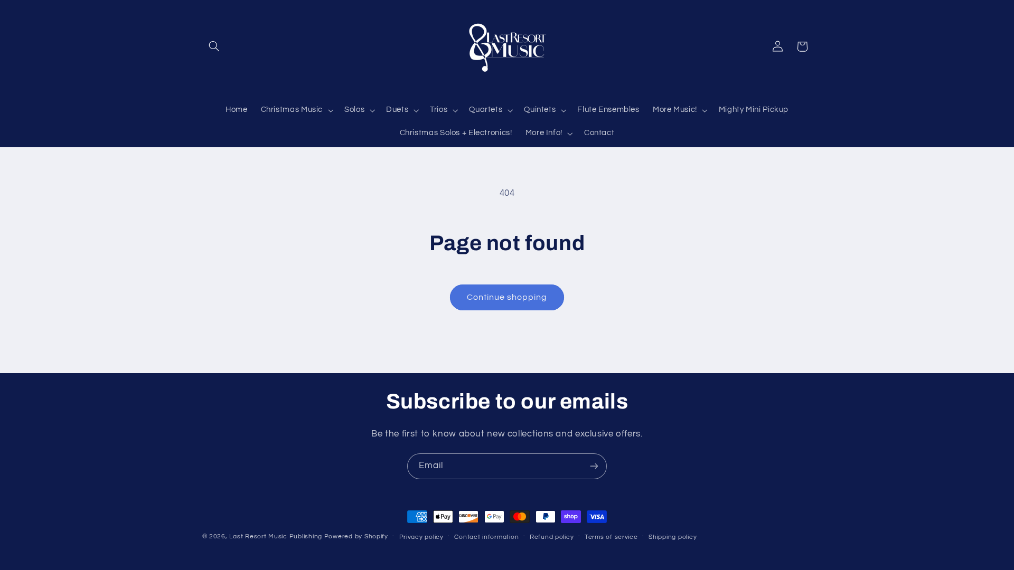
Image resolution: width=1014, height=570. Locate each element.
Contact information (486, 537)
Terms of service (611, 537)
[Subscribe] (594, 466)
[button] (214, 46)
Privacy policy (421, 537)
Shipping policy (673, 537)
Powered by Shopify (356, 536)
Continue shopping (507, 297)
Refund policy (552, 537)
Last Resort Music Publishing (275, 536)
